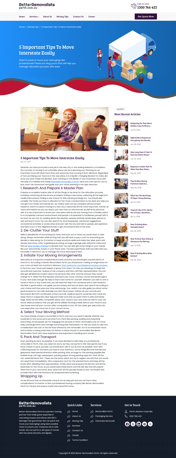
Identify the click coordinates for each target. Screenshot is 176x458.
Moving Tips (62, 16)
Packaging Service (104, 416)
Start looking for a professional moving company (85, 265)
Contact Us (78, 16)
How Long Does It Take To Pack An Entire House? (141, 153)
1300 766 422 (135, 416)
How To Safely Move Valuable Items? (139, 225)
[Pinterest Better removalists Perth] (144, 424)
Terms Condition (80, 440)
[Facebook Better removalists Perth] (127, 424)
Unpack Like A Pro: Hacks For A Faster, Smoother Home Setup (141, 211)
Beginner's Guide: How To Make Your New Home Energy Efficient (141, 168)
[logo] (37, 6)
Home (22, 16)
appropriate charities (38, 246)
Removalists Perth (104, 411)
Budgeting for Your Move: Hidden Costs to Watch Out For (141, 124)
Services (33, 16)
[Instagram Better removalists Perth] (150, 424)
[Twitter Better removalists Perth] (133, 424)
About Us (47, 16)
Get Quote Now (146, 16)
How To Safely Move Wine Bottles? (141, 254)
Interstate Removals (105, 421)
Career (91, 16)
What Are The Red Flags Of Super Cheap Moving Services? (141, 197)
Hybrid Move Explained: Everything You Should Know (141, 139)
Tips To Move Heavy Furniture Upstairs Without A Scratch (139, 182)
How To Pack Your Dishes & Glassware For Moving (142, 240)
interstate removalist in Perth (65, 181)
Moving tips (33, 27)
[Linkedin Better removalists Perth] (138, 424)
